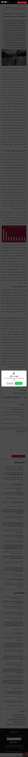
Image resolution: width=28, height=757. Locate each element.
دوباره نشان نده (10, 383)
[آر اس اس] (7, 2)
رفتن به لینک (18, 383)
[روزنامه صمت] (22, 2)
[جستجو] (9, 2)
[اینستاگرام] (5, 2)
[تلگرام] (2, 2)
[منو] (14, 2)
